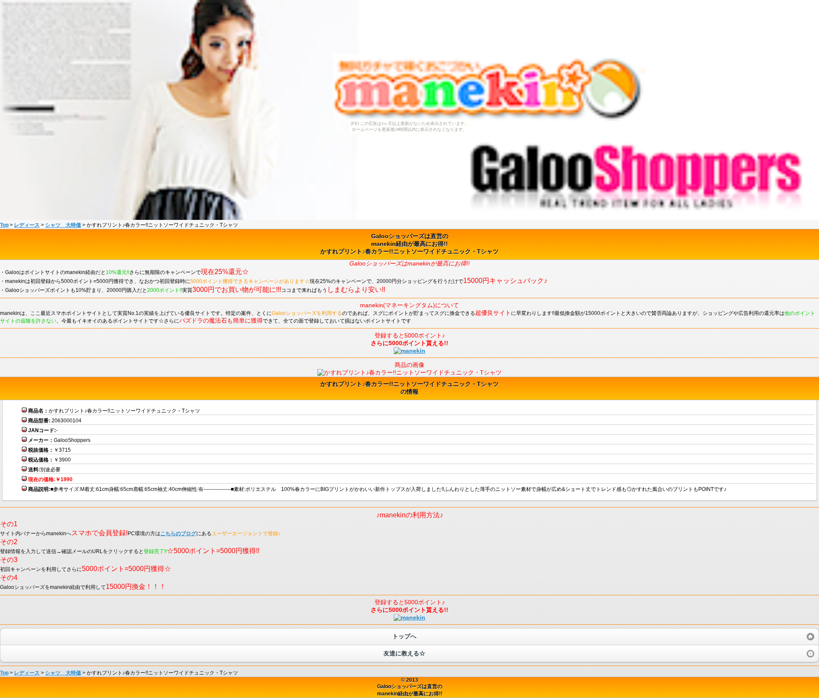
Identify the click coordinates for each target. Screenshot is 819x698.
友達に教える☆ (404, 653)
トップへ (404, 636)
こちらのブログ (178, 533)
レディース (27, 225)
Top (4, 225)
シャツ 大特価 (63, 225)
